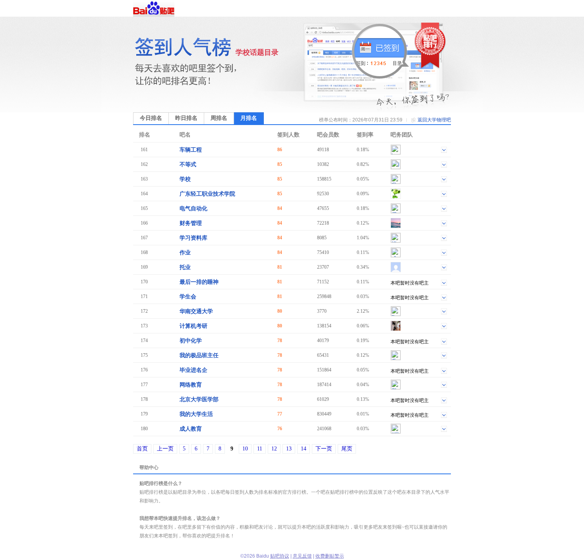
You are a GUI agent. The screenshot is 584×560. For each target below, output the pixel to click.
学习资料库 (193, 238)
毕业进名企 (193, 370)
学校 (185, 179)
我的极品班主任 (199, 355)
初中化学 (191, 341)
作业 (185, 253)
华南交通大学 (196, 311)
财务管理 (191, 223)
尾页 (346, 449)
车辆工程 (191, 150)
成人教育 (191, 429)
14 (303, 449)
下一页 (323, 449)
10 (245, 449)
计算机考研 (193, 326)
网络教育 (191, 385)
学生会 (188, 297)
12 (274, 449)
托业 (185, 267)
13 (289, 449)
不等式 (188, 164)
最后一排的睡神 (199, 282)
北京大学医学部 (199, 399)
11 (259, 449)
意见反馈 (302, 556)
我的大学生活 (196, 414)
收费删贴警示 (329, 556)
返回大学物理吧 (434, 120)
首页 (142, 449)
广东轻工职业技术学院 (207, 194)
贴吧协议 (279, 556)
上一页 (165, 449)
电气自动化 (193, 209)
